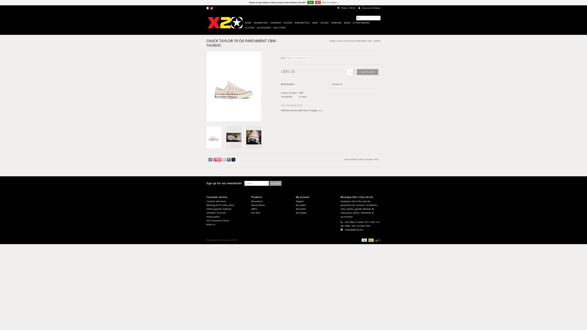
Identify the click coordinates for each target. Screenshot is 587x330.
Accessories (264, 27)
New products (258, 205)
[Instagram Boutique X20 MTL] (378, 183)
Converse (275, 22)
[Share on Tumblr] (229, 159)
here (320, 110)
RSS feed (255, 212)
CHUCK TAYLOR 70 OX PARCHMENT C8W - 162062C (358, 41)
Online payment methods (218, 208)
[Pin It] (220, 159)
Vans (315, 22)
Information (287, 84)
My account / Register (371, 8)
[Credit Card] (364, 240)
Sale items (279, 27)
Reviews (337, 84)
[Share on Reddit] (224, 159)
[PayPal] (370, 240)
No (318, 3)
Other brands (361, 22)
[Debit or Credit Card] (377, 240)
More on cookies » (330, 3)
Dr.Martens (261, 22)
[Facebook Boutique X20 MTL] (372, 183)
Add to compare (365, 159)
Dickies (324, 22)
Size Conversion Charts (217, 220)
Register (300, 201)
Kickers (288, 22)
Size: (283, 58)
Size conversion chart (291, 105)
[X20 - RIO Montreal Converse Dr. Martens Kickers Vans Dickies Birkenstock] (225, 23)
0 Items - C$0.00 (348, 8)
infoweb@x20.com (354, 229)
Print (376, 159)
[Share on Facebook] (210, 159)
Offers (254, 208)
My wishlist (301, 212)
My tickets (301, 208)
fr (207, 8)
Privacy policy (213, 216)
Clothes (249, 27)
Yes (310, 3)
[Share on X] (233, 159)
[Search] (358, 18)
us (211, 8)
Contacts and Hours (216, 201)
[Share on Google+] (215, 159)
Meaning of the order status (220, 205)
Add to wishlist (350, 159)
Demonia (336, 22)
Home (248, 22)
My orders (301, 205)
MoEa (347, 22)
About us (210, 224)
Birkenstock (302, 22)
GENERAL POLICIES (216, 212)
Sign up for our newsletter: (224, 183)
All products (257, 201)
